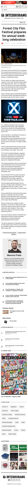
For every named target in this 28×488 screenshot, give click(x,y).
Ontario (23, 430)
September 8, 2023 (21, 43)
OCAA (16, 422)
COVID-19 (5, 406)
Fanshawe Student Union (8, 426)
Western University (20, 414)
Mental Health (12, 434)
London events (22, 232)
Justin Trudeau (14, 410)
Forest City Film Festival (9, 232)
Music (3, 434)
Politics (22, 406)
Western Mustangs (7, 422)
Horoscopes (13, 321)
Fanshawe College (7, 414)
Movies (14, 234)
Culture (13, 43)
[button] (22, 22)
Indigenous (14, 406)
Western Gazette (6, 430)
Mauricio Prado (6, 43)
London (16, 430)
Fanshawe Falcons (13, 418)
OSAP (3, 418)
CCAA (23, 422)
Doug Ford (5, 410)
